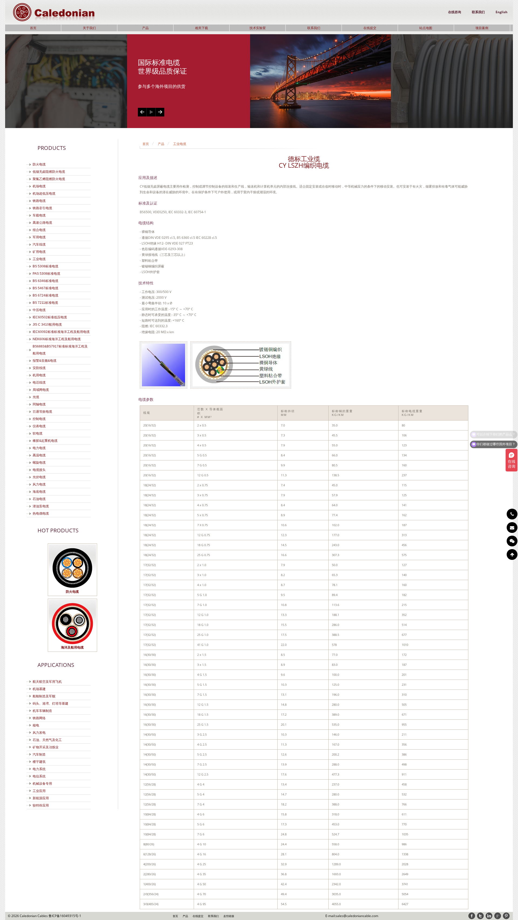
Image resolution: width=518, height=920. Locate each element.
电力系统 (39, 769)
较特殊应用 (41, 805)
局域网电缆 (41, 390)
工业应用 (39, 791)
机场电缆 (39, 186)
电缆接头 (39, 470)
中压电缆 (39, 310)
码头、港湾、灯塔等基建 (50, 703)
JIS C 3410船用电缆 (47, 324)
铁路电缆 (39, 201)
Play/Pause (150, 112)
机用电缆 (39, 375)
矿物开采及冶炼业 (46, 747)
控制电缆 (39, 419)
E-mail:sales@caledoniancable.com (351, 916)
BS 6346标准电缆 (45, 281)
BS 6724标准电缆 (45, 295)
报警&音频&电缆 (44, 361)
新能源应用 (41, 798)
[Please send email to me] (512, 527)
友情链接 (228, 916)
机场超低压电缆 (44, 193)
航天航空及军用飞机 (47, 682)
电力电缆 (39, 448)
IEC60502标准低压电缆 (50, 317)
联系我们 (478, 12)
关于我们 (89, 28)
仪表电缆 (39, 426)
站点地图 (425, 28)
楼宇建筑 (39, 762)
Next (159, 112)
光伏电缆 (39, 477)
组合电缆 (39, 230)
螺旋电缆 (39, 462)
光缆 (36, 397)
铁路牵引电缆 (42, 208)
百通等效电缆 (42, 412)
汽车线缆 (39, 244)
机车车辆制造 (42, 711)
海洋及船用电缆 (72, 647)
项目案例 (481, 28)
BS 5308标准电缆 (45, 266)
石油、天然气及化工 (47, 740)
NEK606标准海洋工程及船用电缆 (57, 339)
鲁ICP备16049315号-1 (65, 916)
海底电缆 (39, 492)
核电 (36, 725)
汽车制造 (39, 754)
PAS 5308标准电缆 (46, 273)
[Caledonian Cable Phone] (512, 514)
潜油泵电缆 (41, 506)
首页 (33, 28)
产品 (145, 28)
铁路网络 (39, 718)
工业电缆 (39, 259)
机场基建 (39, 689)
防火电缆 (39, 164)
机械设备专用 (42, 783)
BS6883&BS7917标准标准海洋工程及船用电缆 (60, 349)
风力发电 (39, 733)
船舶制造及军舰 (44, 696)
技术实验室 (258, 28)
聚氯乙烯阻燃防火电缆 (49, 179)
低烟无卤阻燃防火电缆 (49, 172)
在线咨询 (454, 12)
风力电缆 (39, 484)
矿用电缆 (39, 252)
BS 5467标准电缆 (45, 288)
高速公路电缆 (42, 223)
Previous (142, 112)
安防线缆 (39, 368)
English (501, 12)
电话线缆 (39, 382)
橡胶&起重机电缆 (45, 441)
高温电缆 (39, 455)
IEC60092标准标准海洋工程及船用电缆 (61, 332)
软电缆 (37, 433)
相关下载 (201, 28)
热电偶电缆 (41, 513)
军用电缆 (39, 237)
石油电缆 (39, 499)
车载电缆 (39, 215)
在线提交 (369, 28)
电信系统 (39, 776)
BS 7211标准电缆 (45, 303)
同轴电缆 (39, 404)
